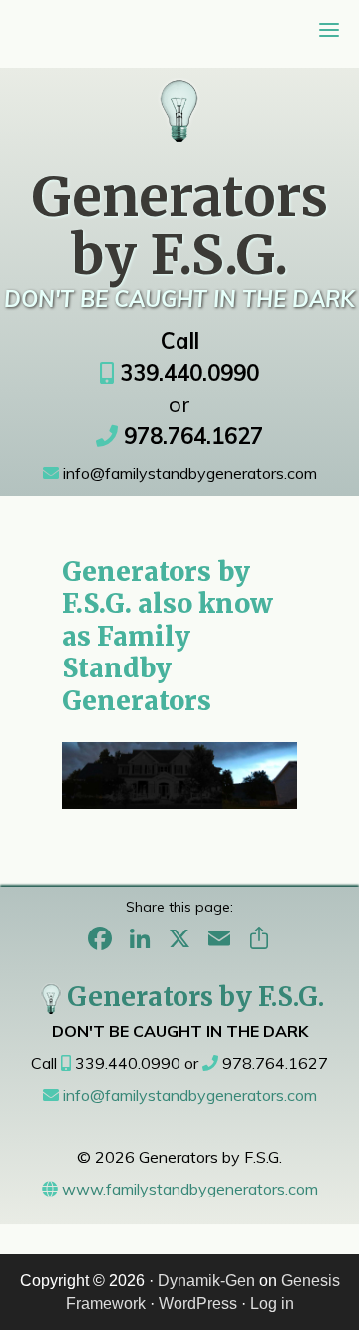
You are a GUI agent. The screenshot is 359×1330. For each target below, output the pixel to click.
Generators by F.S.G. (195, 996)
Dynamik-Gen (206, 1280)
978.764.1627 (190, 436)
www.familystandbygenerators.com (188, 1188)
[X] (179, 940)
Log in (272, 1303)
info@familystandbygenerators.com (188, 473)
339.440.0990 (186, 373)
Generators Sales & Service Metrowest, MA (180, 100)
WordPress (198, 1303)
